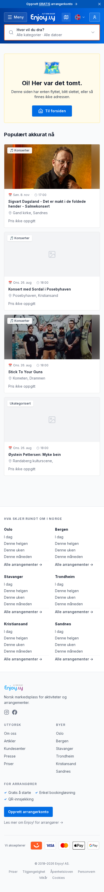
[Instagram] (6, 712)
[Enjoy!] (52, 687)
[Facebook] (14, 712)
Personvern (86, 872)
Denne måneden (18, 556)
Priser (9, 764)
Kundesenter (14, 748)
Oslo (8, 529)
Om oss (10, 733)
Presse (10, 756)
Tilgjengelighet (33, 872)
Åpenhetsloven (61, 872)
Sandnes (63, 624)
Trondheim (65, 576)
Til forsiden (55, 111)
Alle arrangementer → (23, 564)
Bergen (61, 529)
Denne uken (14, 550)
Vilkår (43, 878)
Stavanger (13, 576)
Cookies (58, 878)
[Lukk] (99, 4)
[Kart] (66, 17)
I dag (8, 537)
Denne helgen (16, 543)
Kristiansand (16, 624)
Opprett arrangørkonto (28, 812)
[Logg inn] (94, 17)
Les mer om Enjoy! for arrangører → (33, 822)
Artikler (10, 741)
